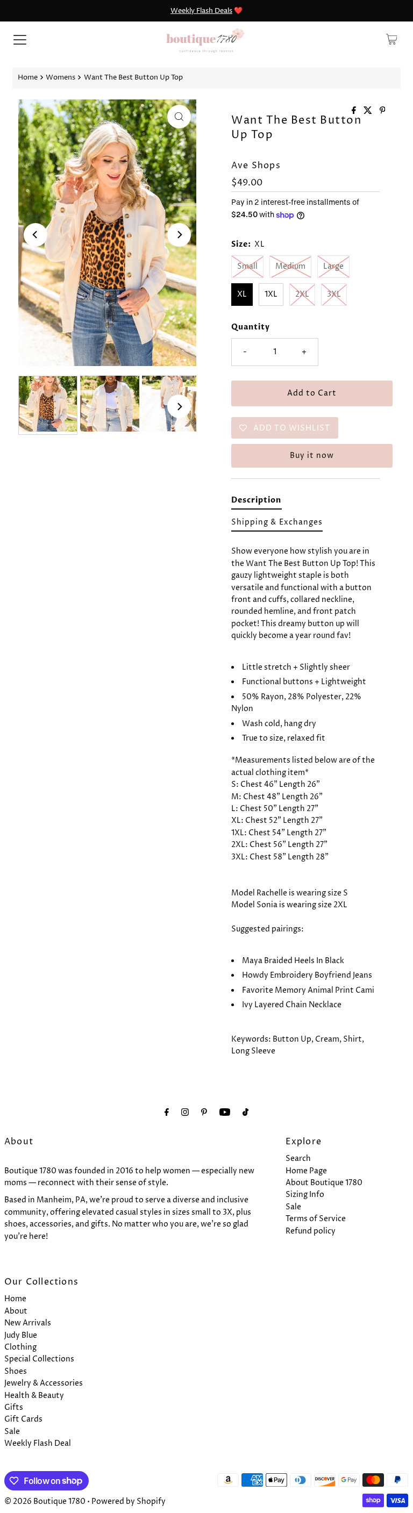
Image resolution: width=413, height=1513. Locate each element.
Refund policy (311, 1231)
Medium (290, 266)
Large (333, 266)
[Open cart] (391, 39)
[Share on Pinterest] (383, 111)
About (15, 1311)
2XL (302, 294)
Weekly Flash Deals (201, 11)
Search (298, 1158)
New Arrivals (27, 1323)
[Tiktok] (245, 1112)
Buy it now (312, 455)
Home (28, 77)
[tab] (256, 502)
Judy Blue (20, 1335)
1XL (271, 294)
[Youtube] (224, 1112)
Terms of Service (316, 1219)
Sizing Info (305, 1194)
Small (247, 266)
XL (242, 294)
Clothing (20, 1347)
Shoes (15, 1371)
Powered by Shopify (128, 1501)
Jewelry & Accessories (43, 1383)
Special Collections (39, 1359)
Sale (293, 1207)
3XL (334, 294)
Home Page (306, 1171)
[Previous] (35, 235)
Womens (60, 77)
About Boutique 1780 (324, 1183)
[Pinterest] (204, 1112)
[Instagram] (185, 1112)
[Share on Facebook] (355, 111)
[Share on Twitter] (369, 111)
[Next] (179, 235)
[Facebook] (167, 1112)
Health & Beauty (34, 1395)
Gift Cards (23, 1419)
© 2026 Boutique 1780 (45, 1501)
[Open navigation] (19, 39)
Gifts (13, 1407)
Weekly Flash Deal (37, 1443)
